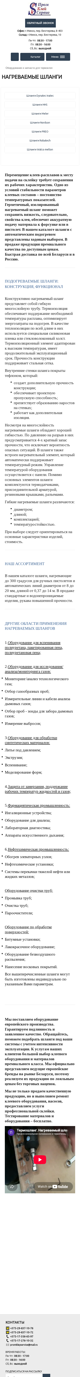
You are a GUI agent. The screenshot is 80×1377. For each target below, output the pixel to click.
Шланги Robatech (40, 140)
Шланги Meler (40, 113)
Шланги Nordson (40, 122)
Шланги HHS (40, 104)
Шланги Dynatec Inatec (40, 95)
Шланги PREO (40, 131)
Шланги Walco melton (40, 149)
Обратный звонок (40, 22)
